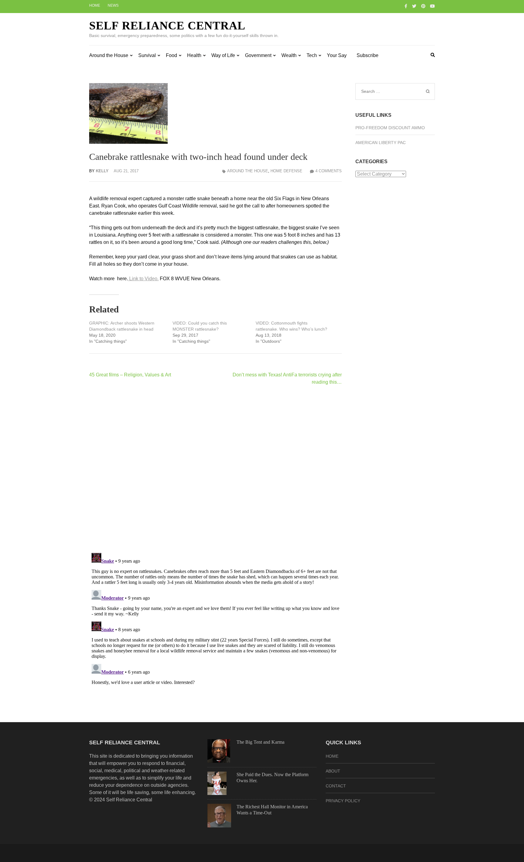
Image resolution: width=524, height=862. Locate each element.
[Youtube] (432, 6)
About (333, 771)
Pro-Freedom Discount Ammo (390, 127)
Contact (336, 785)
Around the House (108, 55)
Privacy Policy (343, 800)
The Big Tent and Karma (260, 742)
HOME (332, 756)
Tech (312, 55)
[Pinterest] (423, 6)
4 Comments (328, 171)
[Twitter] (414, 6)
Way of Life (223, 55)
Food (171, 55)
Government (258, 55)
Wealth (289, 55)
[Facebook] (406, 6)
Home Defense (286, 171)
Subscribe (367, 55)
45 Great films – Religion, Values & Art (130, 374)
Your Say (337, 55)
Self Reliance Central (167, 25)
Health (194, 55)
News (113, 5)
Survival (147, 55)
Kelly (102, 171)
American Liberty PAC (380, 142)
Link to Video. (143, 278)
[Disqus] (215, 469)
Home (94, 5)
